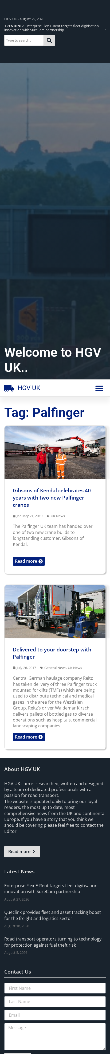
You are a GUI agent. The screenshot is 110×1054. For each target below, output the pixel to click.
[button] (99, 388)
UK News (58, 515)
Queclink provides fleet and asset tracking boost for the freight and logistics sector (52, 915)
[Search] (49, 40)
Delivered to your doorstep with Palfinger (52, 653)
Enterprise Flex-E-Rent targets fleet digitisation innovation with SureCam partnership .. (51, 27)
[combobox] (24, 40)
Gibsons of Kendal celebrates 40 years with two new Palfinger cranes (52, 497)
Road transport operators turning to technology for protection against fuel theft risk (52, 942)
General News (55, 667)
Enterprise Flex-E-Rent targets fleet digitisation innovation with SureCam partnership (50, 888)
